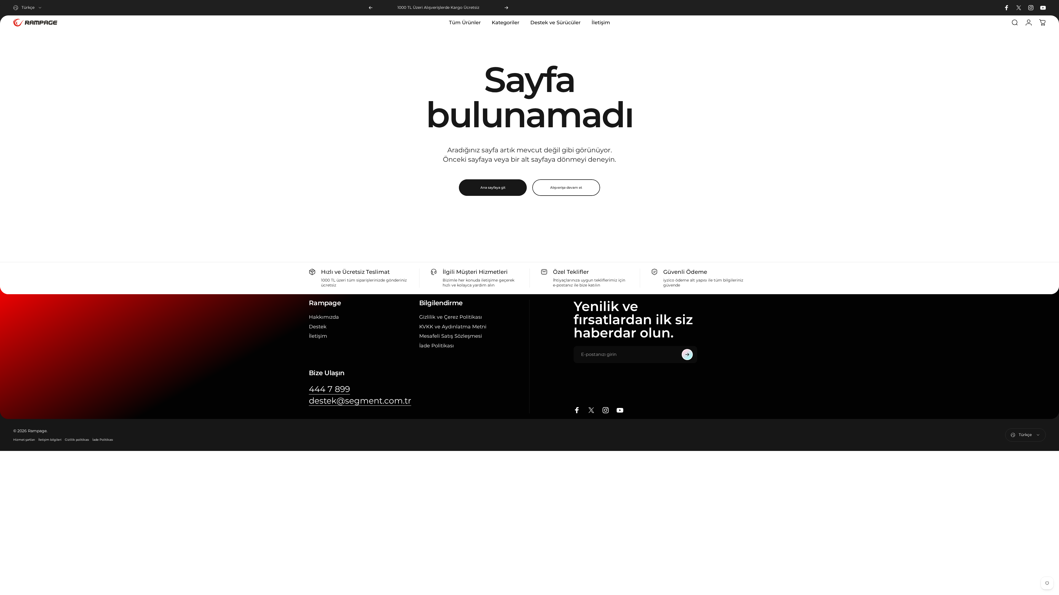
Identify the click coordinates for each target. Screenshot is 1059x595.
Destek (318, 327)
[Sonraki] (506, 7)
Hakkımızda (324, 317)
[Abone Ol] (687, 354)
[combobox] (27, 7)
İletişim (318, 336)
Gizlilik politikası (77, 440)
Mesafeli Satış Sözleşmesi (450, 336)
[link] (329, 389)
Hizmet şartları (24, 440)
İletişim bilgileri (49, 440)
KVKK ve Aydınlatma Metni (452, 327)
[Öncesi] (371, 7)
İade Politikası (436, 346)
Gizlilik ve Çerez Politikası (450, 317)
